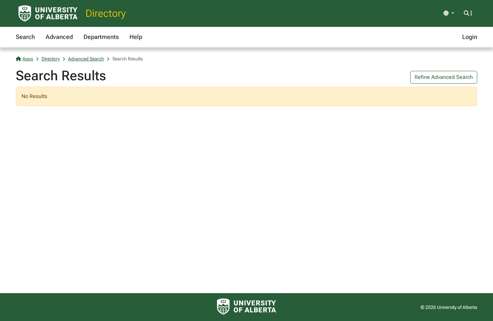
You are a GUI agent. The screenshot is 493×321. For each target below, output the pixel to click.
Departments (101, 36)
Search (25, 36)
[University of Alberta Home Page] (48, 13)
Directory (106, 13)
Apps (27, 58)
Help (135, 36)
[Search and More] (467, 13)
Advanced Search (86, 58)
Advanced (59, 36)
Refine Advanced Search (444, 77)
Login (469, 36)
